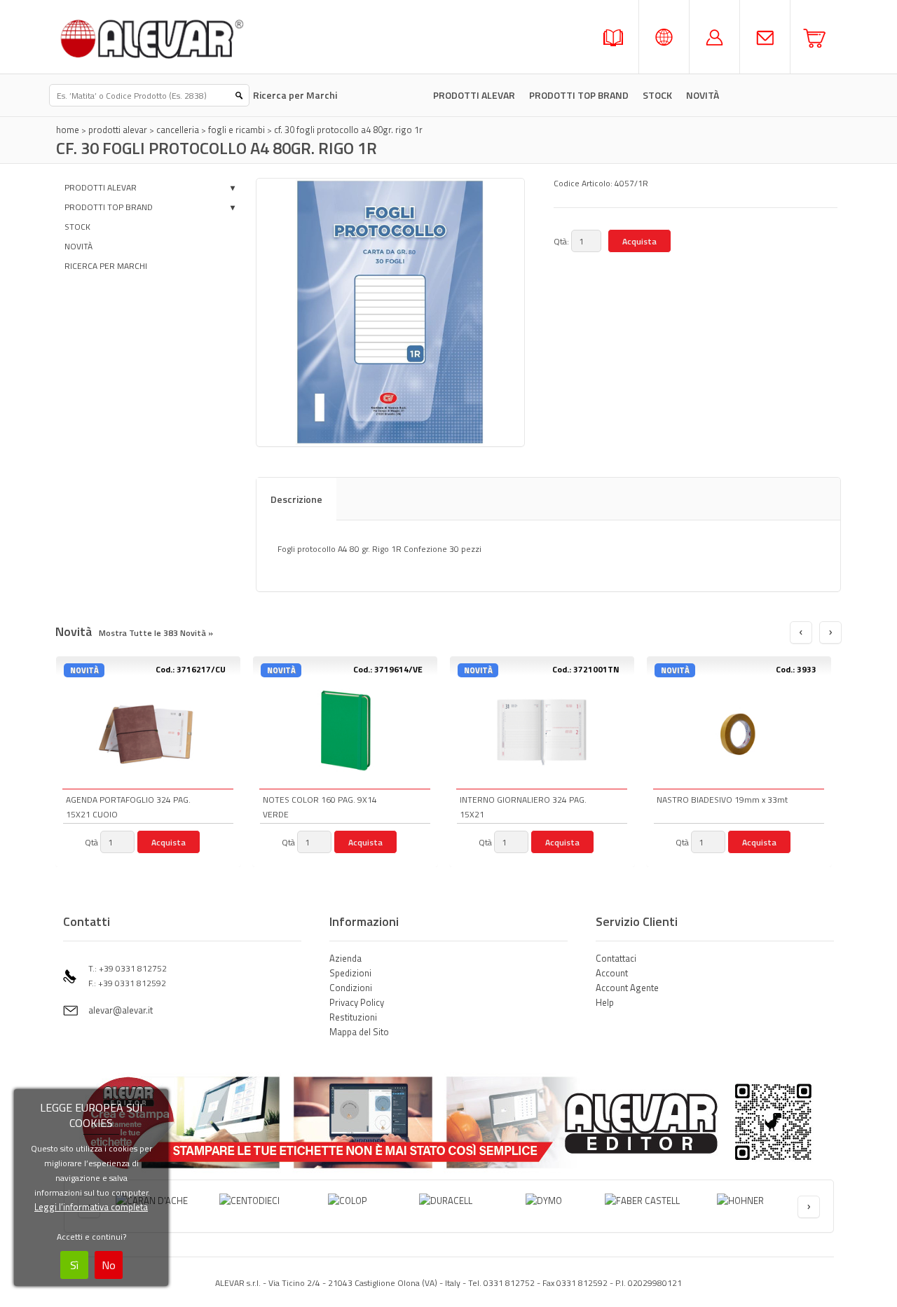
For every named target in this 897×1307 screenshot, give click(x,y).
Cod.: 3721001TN (585, 669)
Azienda (345, 958)
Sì (74, 1265)
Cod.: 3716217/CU (191, 669)
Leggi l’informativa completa (91, 1207)
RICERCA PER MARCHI (105, 265)
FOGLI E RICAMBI (236, 130)
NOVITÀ (78, 246)
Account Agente (627, 988)
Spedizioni (350, 973)
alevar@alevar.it (120, 1010)
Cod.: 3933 (796, 669)
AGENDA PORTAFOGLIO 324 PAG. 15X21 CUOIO (128, 807)
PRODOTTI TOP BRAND (579, 95)
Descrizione (296, 499)
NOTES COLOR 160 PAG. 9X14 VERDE (320, 807)
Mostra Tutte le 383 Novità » (156, 632)
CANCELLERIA (177, 130)
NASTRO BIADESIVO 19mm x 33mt (722, 799)
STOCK (657, 95)
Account (612, 973)
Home (67, 130)
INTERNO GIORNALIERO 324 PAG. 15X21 (523, 807)
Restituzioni (353, 1017)
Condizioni (350, 988)
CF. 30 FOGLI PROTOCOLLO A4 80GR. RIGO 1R (348, 130)
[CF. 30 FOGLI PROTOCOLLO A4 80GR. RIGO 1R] (390, 312)
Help (605, 1002)
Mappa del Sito (359, 1032)
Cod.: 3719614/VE (388, 669)
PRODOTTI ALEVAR (474, 95)
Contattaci (616, 958)
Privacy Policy (356, 1002)
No (109, 1265)
